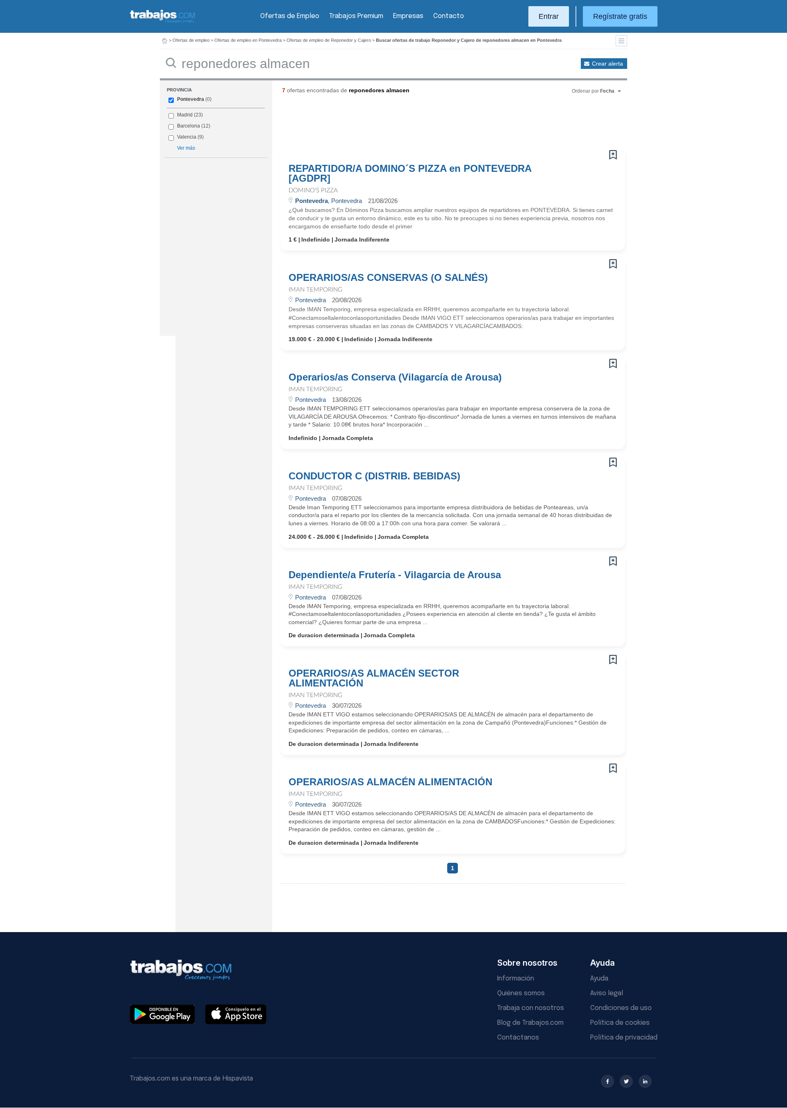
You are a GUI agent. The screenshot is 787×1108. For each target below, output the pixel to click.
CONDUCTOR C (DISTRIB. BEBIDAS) (374, 476)
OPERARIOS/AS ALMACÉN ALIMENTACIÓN (390, 782)
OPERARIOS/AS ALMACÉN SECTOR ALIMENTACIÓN (374, 678)
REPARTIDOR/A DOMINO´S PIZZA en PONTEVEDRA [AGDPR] (410, 173)
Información (515, 978)
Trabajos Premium (356, 16)
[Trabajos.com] (163, 21)
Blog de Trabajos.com (530, 1022)
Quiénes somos (521, 993)
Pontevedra (190, 99)
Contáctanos (518, 1037)
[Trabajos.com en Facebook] (607, 1081)
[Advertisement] (436, 125)
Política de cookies (620, 1022)
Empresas (408, 16)
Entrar (549, 16)
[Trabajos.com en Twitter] (626, 1081)
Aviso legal (606, 993)
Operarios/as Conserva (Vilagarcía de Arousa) (395, 377)
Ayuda (599, 978)
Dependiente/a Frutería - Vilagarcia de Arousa (395, 575)
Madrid (185, 115)
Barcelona (188, 126)
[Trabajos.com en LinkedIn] (645, 1081)
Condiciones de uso (621, 1008)
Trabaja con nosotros (530, 1008)
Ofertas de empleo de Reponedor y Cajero (329, 40)
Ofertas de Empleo (289, 16)
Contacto (448, 16)
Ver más (186, 148)
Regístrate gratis (620, 16)
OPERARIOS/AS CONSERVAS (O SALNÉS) (388, 278)
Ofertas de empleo (191, 40)
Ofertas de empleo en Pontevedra (248, 40)
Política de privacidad (623, 1037)
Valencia (186, 137)
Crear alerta (607, 63)
